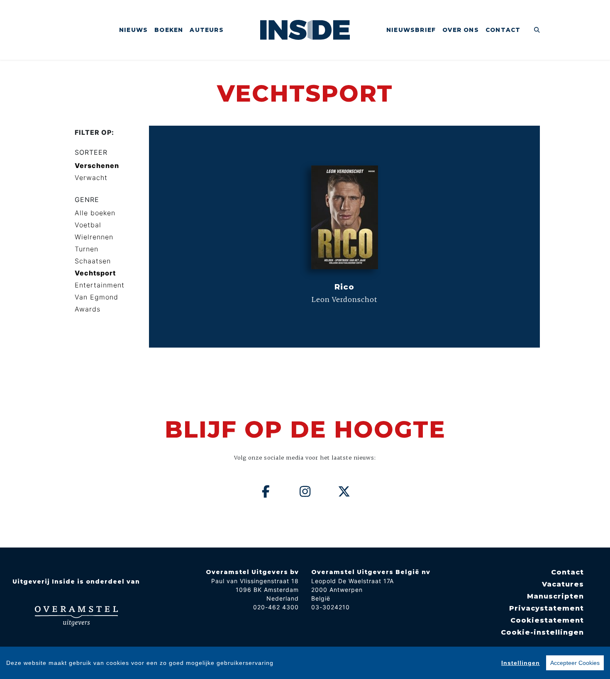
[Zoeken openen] (537, 29)
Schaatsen (93, 261)
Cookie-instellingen (542, 632)
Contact (503, 30)
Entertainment (99, 285)
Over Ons (460, 30)
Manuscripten (555, 596)
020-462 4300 (276, 607)
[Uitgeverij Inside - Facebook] (266, 491)
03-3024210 (330, 607)
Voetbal (88, 225)
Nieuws (133, 30)
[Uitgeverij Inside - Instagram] (305, 491)
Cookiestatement (547, 620)
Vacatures (563, 584)
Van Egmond (96, 297)
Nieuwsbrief (411, 30)
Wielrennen (94, 237)
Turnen (86, 249)
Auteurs (206, 30)
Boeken (168, 30)
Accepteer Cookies (575, 663)
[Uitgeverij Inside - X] (344, 491)
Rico (344, 287)
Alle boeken (95, 213)
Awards (87, 309)
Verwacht (91, 177)
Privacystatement (546, 608)
